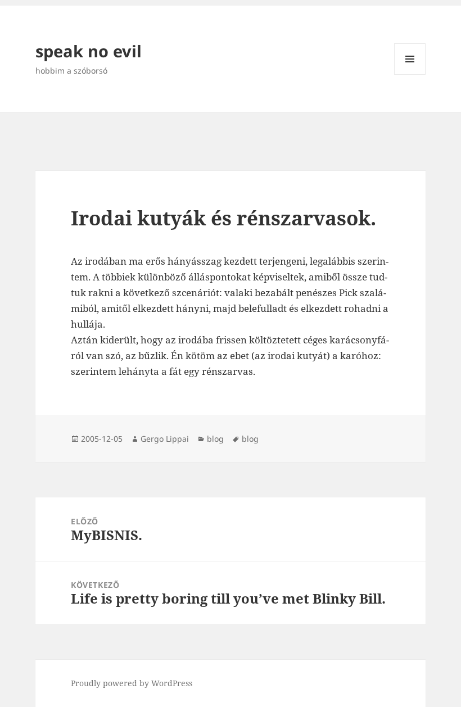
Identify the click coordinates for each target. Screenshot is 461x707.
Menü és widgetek (410, 74)
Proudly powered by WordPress (131, 683)
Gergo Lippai (165, 438)
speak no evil (88, 51)
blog (215, 438)
